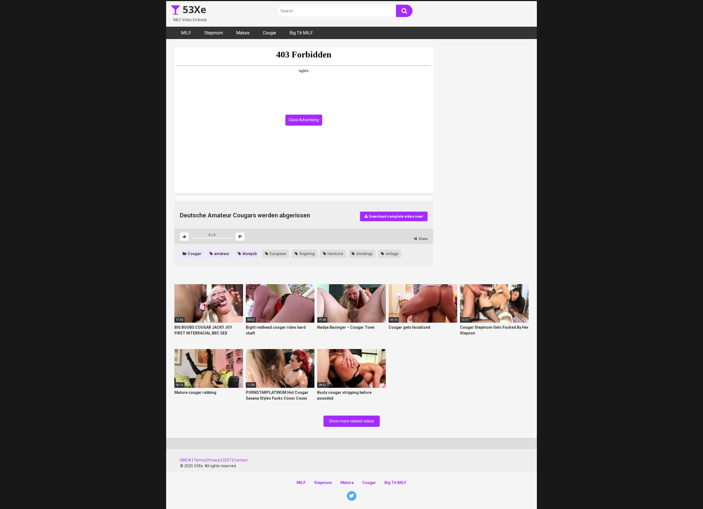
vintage (391, 253)
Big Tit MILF (301, 32)
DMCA (185, 460)
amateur (221, 253)
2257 (226, 460)
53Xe (193, 9)
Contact (240, 460)
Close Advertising (304, 120)
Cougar (269, 32)
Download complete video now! (395, 216)
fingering (307, 253)
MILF (186, 32)
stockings (364, 253)
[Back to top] (684, 492)
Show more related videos (351, 421)
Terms (199, 460)
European (277, 253)
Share (423, 239)
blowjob (249, 253)
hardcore (335, 253)
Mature (243, 32)
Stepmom (213, 32)
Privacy (213, 460)
